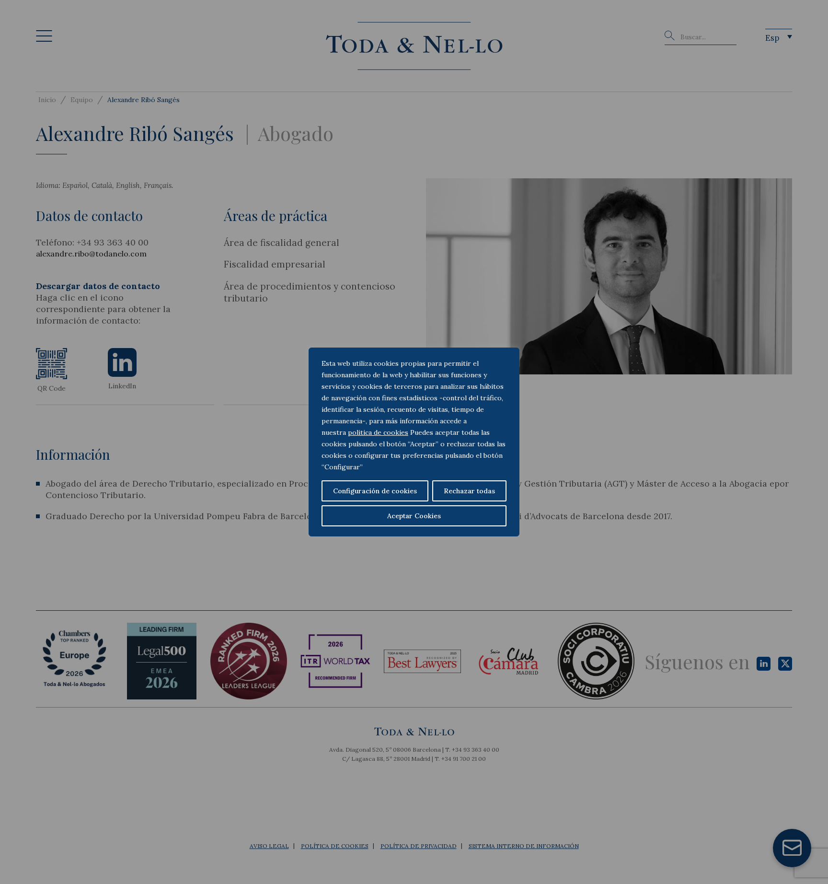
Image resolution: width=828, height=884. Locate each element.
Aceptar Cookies (414, 516)
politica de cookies (378, 432)
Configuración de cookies (375, 491)
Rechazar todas (469, 491)
